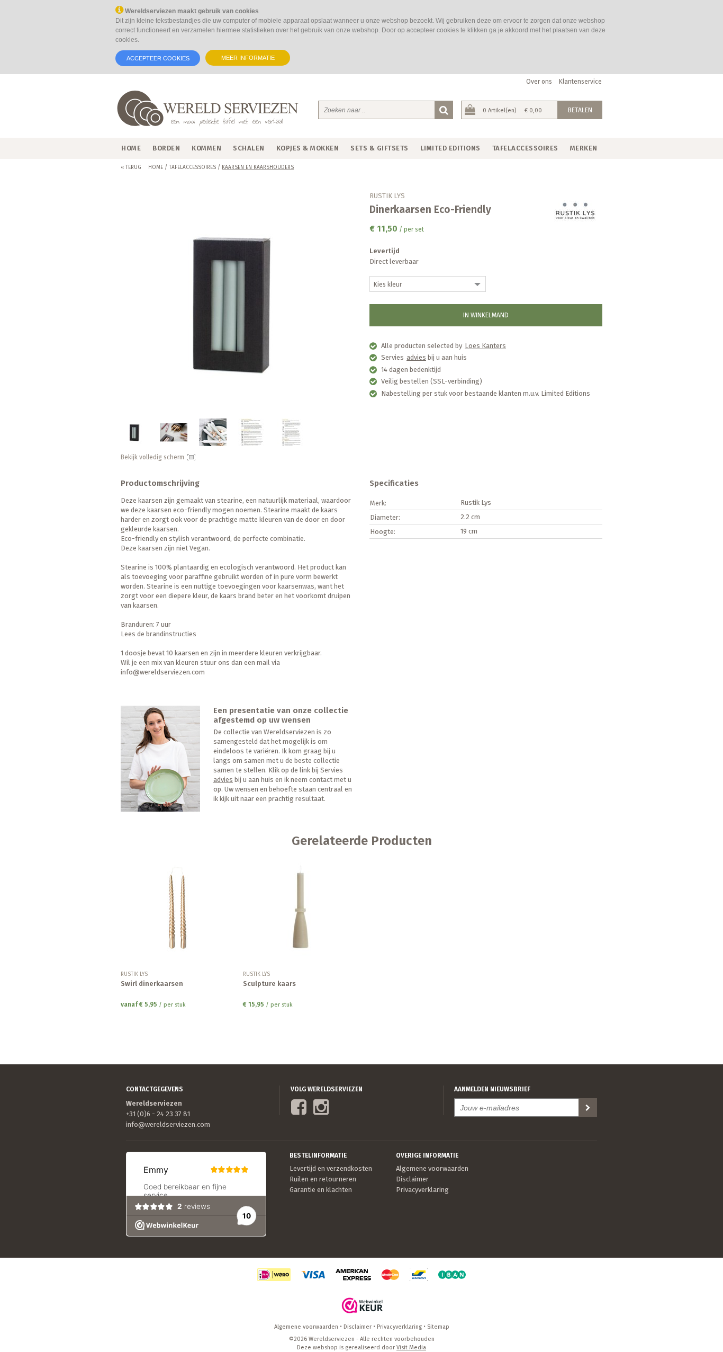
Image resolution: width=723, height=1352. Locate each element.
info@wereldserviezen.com (168, 1124)
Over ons (539, 81)
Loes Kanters (485, 346)
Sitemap (438, 1326)
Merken (584, 148)
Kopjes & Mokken (307, 148)
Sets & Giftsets (379, 148)
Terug (131, 167)
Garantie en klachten (321, 1190)
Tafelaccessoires (525, 148)
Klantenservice (580, 81)
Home (131, 148)
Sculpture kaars (269, 984)
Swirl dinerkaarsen (152, 984)
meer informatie (248, 58)
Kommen (206, 148)
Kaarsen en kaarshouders (258, 167)
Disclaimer (412, 1179)
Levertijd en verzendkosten (331, 1168)
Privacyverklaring (422, 1190)
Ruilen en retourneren (323, 1179)
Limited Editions (450, 148)
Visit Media (411, 1347)
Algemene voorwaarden (432, 1168)
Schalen (249, 148)
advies (416, 357)
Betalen (580, 110)
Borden (166, 148)
